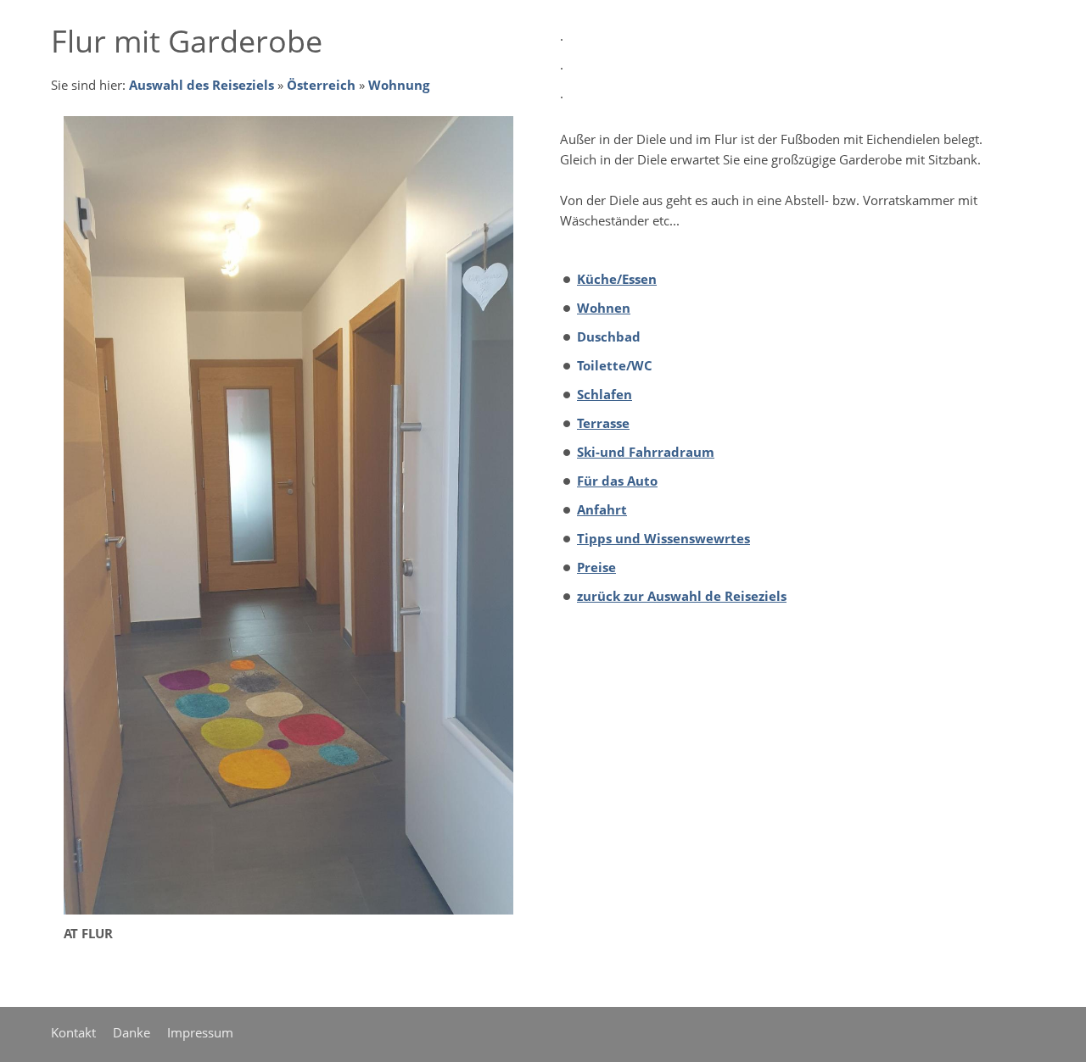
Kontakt (73, 1032)
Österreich (321, 84)
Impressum (200, 1032)
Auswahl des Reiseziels (201, 84)
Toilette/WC (614, 365)
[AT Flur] (288, 515)
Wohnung (398, 84)
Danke (131, 1032)
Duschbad (609, 336)
